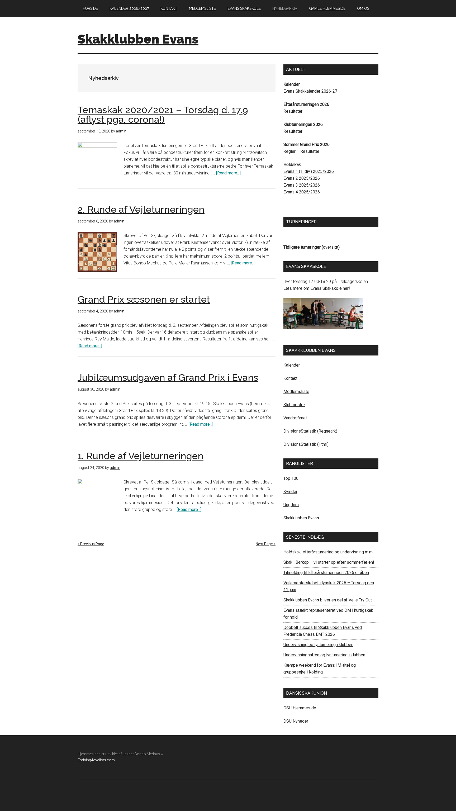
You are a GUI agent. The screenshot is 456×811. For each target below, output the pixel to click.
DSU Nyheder (295, 721)
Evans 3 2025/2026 (301, 185)
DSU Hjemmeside (299, 707)
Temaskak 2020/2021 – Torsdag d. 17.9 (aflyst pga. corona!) (163, 114)
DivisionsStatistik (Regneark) (310, 431)
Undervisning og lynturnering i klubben (318, 644)
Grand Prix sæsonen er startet (144, 299)
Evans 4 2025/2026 (301, 192)
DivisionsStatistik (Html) (306, 444)
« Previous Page (91, 544)
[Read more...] (228, 173)
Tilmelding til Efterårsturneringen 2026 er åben (326, 572)
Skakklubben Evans (138, 39)
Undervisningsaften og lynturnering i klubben (324, 654)
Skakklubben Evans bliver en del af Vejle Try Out (327, 600)
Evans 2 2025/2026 (301, 178)
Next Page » (266, 544)
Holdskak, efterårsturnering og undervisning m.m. (328, 551)
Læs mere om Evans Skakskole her (316, 288)
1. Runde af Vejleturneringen (140, 455)
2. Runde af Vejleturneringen (141, 209)
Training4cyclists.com (96, 760)
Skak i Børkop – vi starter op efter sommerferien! (328, 562)
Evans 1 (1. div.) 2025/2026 (308, 171)
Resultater (292, 111)
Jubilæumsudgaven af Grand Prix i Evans (168, 377)
